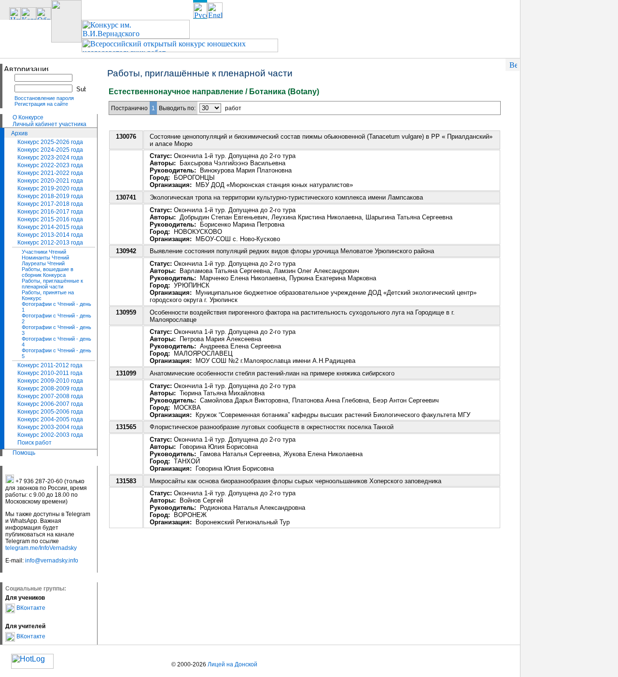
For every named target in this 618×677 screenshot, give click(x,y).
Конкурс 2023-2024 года (50, 157)
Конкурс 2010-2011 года (50, 373)
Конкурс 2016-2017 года (50, 211)
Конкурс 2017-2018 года (50, 204)
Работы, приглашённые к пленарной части (52, 283)
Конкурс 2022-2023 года (50, 165)
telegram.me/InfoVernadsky (41, 548)
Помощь (24, 452)
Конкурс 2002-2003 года (50, 435)
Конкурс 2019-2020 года (50, 188)
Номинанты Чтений (45, 257)
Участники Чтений (44, 252)
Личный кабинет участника (49, 124)
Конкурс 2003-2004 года (50, 427)
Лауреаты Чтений (43, 263)
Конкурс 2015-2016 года (50, 219)
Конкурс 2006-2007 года (50, 404)
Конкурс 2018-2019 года (50, 196)
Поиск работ (34, 442)
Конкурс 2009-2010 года (50, 380)
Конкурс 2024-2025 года (50, 149)
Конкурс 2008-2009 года (50, 388)
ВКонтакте (30, 608)
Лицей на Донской (232, 664)
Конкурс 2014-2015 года (50, 227)
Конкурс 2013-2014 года (50, 234)
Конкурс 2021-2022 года (50, 173)
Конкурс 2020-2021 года (50, 180)
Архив (19, 133)
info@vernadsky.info (51, 560)
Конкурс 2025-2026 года (50, 142)
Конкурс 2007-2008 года (50, 396)
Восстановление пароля (44, 98)
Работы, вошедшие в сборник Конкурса (47, 272)
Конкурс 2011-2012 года (50, 365)
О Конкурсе (28, 117)
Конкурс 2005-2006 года (50, 411)
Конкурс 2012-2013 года (50, 242)
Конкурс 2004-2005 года (50, 419)
